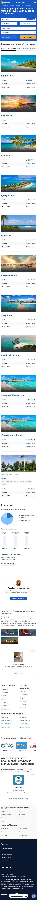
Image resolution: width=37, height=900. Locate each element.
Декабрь (4, 83)
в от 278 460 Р (9, 559)
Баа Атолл (6, 155)
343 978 (31, 280)
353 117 (31, 80)
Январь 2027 (6, 87)
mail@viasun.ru (5, 860)
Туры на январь (24, 723)
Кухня (21, 811)
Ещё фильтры (6, 37)
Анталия (24, 704)
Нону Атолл (7, 315)
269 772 (31, 440)
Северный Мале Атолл (12, 395)
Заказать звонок (11, 793)
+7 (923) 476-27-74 (6, 855)
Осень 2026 (4, 717)
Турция (5, 695)
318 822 (31, 360)
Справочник (4, 811)
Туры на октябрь (6, 723)
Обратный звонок (6, 857)
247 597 (31, 400)
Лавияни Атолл (9, 275)
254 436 (31, 120)
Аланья (24, 701)
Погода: (10, 474)
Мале (4, 478)
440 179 (31, 320)
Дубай (23, 698)
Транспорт (22, 814)
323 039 (31, 240)
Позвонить (27, 793)
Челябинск (21, 2)
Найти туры (28, 37)
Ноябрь (4, 80)
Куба (4, 699)
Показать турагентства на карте (18, 798)
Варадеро (25, 694)
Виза (2, 821)
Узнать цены (31, 83)
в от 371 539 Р (9, 565)
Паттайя (24, 708)
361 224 (31, 200)
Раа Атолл (6, 235)
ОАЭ (4, 702)
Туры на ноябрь (5, 727)
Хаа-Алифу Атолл (10, 355)
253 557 (31, 489)
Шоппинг (21, 818)
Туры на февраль (25, 727)
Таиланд (5, 692)
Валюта (3, 818)
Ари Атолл (6, 115)
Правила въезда (6, 814)
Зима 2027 (23, 717)
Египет (5, 705)
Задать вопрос (18, 673)
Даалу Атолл (7, 195)
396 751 (31, 160)
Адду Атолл (7, 75)
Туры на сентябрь (6, 720)
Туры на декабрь (25, 720)
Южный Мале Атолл (11, 435)
